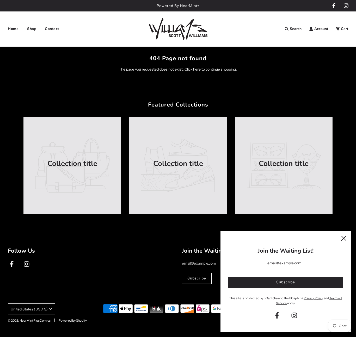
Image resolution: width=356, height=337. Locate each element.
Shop (31, 28)
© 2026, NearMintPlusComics (29, 320)
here (197, 69)
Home (13, 28)
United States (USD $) (29, 309)
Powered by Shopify (73, 320)
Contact (52, 28)
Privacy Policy (313, 298)
